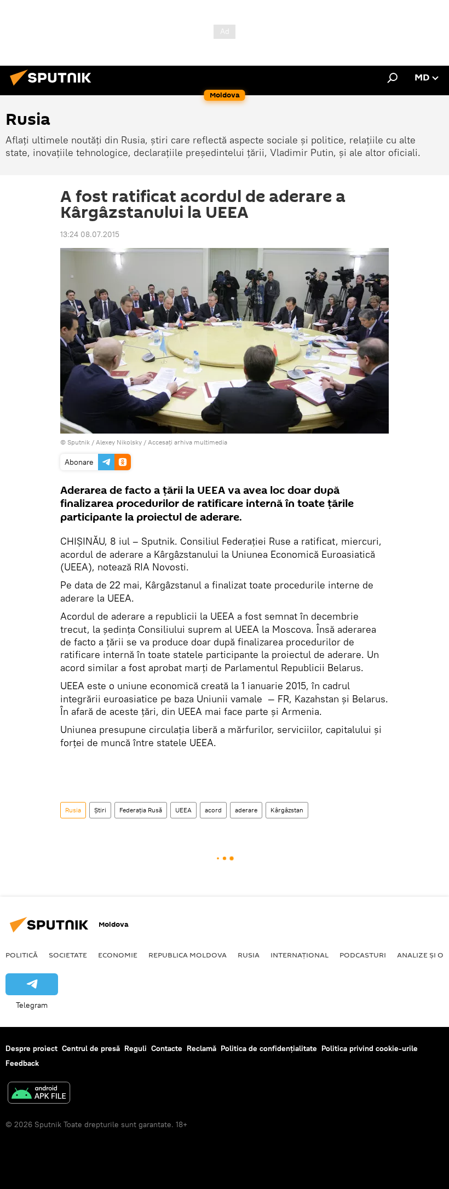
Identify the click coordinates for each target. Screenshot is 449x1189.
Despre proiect (31, 1048)
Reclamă (201, 1048)
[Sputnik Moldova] (53, 87)
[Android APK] (39, 1094)
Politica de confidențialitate (269, 1048)
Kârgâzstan (286, 810)
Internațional (299, 955)
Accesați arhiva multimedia (187, 442)
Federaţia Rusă (140, 810)
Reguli (135, 1048)
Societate (68, 955)
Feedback (22, 1063)
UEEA (183, 810)
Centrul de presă (91, 1048)
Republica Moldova (187, 955)
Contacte (166, 1048)
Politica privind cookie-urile (369, 1048)
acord (213, 810)
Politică (21, 955)
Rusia (73, 810)
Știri (100, 810)
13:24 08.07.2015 (89, 234)
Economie (117, 955)
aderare (246, 810)
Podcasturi (362, 955)
